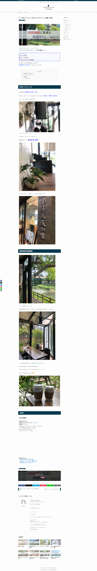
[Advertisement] (71, 48)
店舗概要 (25, 76)
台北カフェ (67, 26)
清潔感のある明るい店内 (28, 73)
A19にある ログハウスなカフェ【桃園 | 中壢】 (28, 461)
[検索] (78, 0)
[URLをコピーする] (57, 485)
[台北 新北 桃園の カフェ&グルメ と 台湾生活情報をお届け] (48, 7)
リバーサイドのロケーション (29, 75)
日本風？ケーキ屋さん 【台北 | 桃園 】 (27, 459)
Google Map (35, 422)
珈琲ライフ (67, 20)
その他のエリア (68, 24)
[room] (36, 529)
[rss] (76, 0)
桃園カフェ (23, 20)
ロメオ (23, 506)
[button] (21, 485)
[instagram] (75, 0)
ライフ (66, 32)
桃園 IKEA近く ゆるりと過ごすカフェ (27, 462)
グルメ (66, 30)
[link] (31, 529)
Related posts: (28, 78)
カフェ (20, 20)
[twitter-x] (74, 0)
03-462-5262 (25, 424)
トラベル (67, 34)
